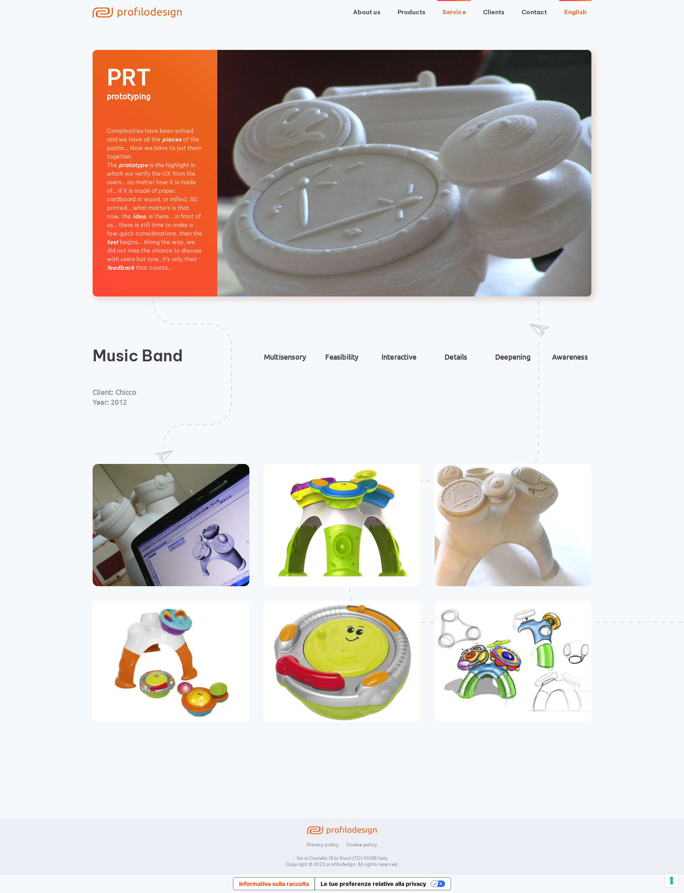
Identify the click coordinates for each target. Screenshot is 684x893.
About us (366, 12)
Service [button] (454, 12)
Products (412, 12)
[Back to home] (137, 12)
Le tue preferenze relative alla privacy (373, 883)
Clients (493, 12)
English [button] (575, 12)
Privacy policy (323, 844)
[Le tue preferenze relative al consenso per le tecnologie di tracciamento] (671, 880)
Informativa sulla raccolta (274, 883)
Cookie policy (362, 844)
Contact (534, 12)
